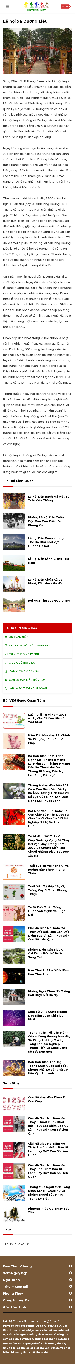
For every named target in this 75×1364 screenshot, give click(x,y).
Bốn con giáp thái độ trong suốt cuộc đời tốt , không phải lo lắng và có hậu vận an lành (48, 1067)
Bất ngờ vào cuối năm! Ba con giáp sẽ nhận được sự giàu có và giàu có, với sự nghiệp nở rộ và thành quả (48, 818)
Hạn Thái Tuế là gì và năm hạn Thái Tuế (48, 972)
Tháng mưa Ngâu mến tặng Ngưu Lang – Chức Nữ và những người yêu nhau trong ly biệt (49, 1192)
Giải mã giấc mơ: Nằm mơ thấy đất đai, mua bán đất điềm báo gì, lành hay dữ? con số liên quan (48, 933)
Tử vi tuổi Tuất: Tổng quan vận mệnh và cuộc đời (46, 911)
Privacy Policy (13, 1325)
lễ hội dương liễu (18, 1244)
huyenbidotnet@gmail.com (45, 1321)
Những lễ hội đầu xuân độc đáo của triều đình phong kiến (46, 521)
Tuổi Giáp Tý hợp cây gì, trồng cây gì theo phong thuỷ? (47, 890)
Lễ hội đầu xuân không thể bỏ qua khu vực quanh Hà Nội (46, 542)
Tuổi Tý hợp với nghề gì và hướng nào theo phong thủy (48, 869)
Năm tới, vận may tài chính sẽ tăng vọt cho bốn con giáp (49, 739)
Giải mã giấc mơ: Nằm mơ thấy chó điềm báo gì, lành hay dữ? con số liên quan (48, 1171)
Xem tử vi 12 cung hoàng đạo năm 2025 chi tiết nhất (47, 1015)
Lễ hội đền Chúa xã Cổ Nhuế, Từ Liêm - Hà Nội (45, 581)
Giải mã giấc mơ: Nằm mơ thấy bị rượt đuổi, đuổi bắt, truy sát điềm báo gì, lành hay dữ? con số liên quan (48, 1125)
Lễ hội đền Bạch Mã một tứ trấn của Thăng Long (49, 498)
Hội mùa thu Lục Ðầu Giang (49, 600)
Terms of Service (38, 1325)
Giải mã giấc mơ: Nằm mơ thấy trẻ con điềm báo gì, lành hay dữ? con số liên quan (48, 1149)
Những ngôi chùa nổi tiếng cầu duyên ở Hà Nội (49, 993)
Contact (19, 1321)
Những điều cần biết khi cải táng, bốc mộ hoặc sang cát (46, 953)
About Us (59, 1325)
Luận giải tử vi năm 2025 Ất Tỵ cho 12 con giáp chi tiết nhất (47, 718)
